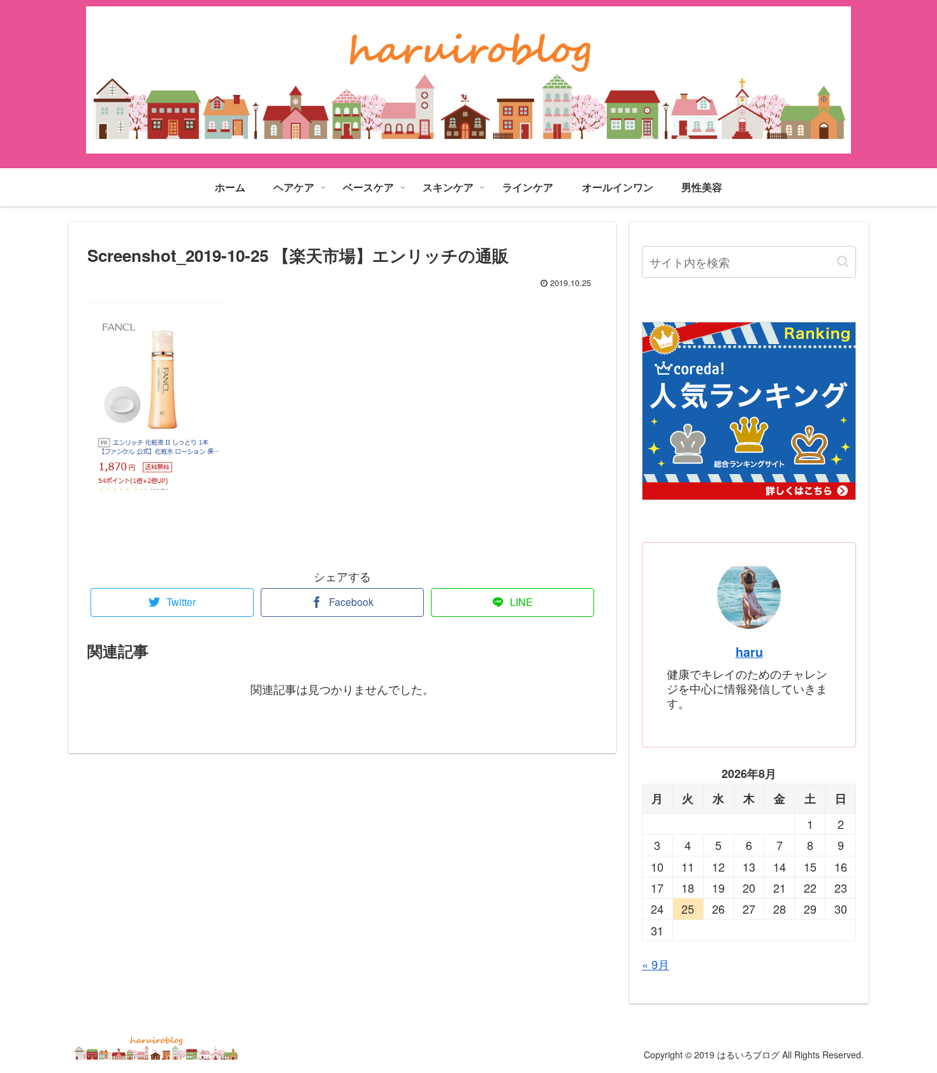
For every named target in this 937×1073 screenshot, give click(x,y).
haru (749, 652)
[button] (843, 261)
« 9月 (655, 964)
